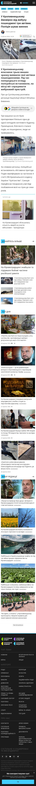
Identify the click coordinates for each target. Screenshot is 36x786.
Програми (5, 737)
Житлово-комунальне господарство (6, 688)
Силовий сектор (7, 698)
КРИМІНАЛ (24, 8)
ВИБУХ (3, 8)
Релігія (21, 702)
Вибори (4, 680)
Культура (22, 673)
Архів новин (24, 723)
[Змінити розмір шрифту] (34, 36)
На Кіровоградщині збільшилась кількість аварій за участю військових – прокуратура (16, 225)
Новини (4, 655)
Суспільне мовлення (5, 727)
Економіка (5, 676)
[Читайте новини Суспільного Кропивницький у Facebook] (2, 756)
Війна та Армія (24, 710)
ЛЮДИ (21, 660)
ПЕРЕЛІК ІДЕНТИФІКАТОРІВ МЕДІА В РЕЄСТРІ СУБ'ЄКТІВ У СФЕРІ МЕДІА (25, 740)
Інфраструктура (25, 686)
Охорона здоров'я (26, 683)
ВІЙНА (3, 660)
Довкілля (4, 683)
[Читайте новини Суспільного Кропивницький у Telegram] (17, 756)
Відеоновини (6, 713)
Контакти (5, 723)
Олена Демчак (10, 32)
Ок (18, 782)
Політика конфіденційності (8, 732)
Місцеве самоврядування (26, 694)
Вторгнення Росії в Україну (26, 655)
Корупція (22, 670)
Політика (4, 702)
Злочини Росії (6, 705)
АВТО (17, 8)
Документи (23, 732)
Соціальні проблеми (23, 706)
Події (3, 670)
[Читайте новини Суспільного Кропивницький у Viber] (14, 756)
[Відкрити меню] (34, 3)
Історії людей (24, 698)
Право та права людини (7, 694)
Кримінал (4, 12)
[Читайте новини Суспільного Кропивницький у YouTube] (10, 756)
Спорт (3, 710)
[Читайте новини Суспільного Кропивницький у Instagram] (6, 756)
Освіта (21, 676)
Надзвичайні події (15, 12)
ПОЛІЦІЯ (10, 8)
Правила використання (25, 727)
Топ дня (26, 12)
